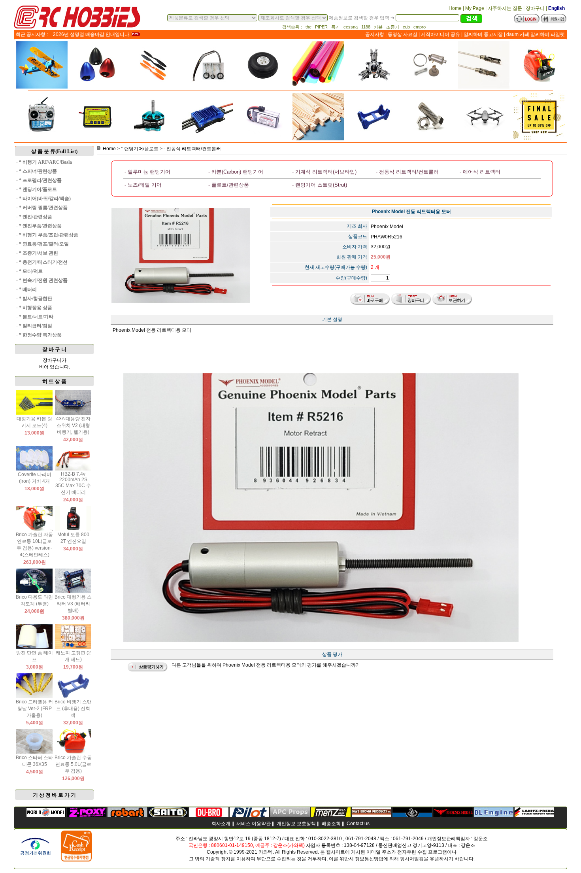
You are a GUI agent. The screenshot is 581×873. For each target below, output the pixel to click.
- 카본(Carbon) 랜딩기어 (235, 172)
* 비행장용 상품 (35, 307)
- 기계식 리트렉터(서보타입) (324, 172)
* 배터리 (28, 289)
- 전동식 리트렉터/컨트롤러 (192, 148)
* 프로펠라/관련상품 (40, 180)
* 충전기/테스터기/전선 (43, 262)
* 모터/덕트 (31, 271)
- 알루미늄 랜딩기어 (147, 172)
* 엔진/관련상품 (35, 216)
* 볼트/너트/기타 (36, 316)
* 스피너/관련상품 (38, 171)
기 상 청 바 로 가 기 (54, 795)
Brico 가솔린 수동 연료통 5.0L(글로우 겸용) (73, 764)
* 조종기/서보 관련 (38, 253)
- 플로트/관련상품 (228, 185)
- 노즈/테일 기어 (143, 185)
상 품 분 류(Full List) (54, 151)
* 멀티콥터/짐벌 (35, 326)
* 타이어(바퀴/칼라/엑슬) (45, 198)
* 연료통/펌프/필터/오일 (44, 244)
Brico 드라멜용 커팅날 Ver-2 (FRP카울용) (34, 708)
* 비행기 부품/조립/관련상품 (48, 235)
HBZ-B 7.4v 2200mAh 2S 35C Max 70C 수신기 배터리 (73, 483)
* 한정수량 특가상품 (40, 335)
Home (109, 148)
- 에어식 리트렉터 (480, 172)
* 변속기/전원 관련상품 (43, 280)
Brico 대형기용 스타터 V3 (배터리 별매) (73, 603)
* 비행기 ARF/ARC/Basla (45, 162)
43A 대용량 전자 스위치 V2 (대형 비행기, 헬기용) (73, 425)
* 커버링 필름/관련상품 (43, 207)
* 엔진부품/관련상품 (40, 226)
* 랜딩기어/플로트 (38, 189)
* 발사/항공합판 (35, 298)
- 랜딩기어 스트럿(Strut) (319, 185)
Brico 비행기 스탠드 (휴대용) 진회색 (73, 708)
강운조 (480, 838)
